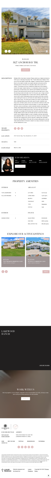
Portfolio (21, 441)
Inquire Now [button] (26, 69)
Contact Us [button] (25, 398)
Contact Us (4, 442)
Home (2, 441)
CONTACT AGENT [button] (20, 166)
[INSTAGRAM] (22, 447)
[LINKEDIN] (25, 447)
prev (6, 51)
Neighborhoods (31, 441)
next (9, 51)
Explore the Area (45, 365)
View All (46, 271)
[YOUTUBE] (29, 447)
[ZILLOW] (32, 447)
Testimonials (41, 441)
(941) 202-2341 (5, 435)
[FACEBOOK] (19, 447)
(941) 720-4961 (33, 162)
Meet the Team (11, 441)
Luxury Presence (30, 470)
